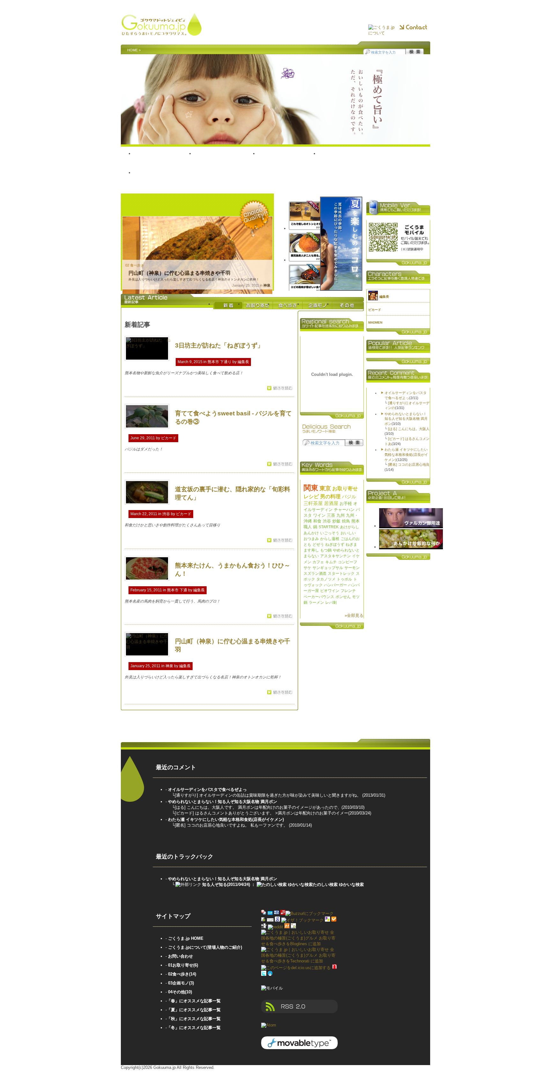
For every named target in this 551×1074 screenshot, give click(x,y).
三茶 (331, 515)
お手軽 (346, 503)
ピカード (168, 438)
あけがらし (349, 527)
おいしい (348, 533)
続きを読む (281, 388)
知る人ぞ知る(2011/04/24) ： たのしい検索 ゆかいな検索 (283, 884)
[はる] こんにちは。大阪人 (409, 429)
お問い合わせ (180, 956)
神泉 (266, 285)
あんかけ (311, 533)
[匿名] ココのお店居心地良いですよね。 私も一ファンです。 (232, 825)
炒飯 (336, 521)
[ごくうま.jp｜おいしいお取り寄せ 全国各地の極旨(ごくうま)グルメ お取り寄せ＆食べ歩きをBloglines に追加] (299, 943)
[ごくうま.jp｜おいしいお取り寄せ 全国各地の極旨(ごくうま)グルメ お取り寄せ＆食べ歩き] (161, 33)
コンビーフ (347, 562)
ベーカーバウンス (319, 597)
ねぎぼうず (334, 544)
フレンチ (348, 590)
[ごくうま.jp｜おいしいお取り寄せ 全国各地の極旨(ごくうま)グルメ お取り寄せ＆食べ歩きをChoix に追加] (333, 920)
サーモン (352, 568)
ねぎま (351, 544)
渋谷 (166, 514)
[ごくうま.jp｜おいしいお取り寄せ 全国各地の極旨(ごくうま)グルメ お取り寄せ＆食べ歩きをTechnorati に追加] (299, 961)
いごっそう (329, 533)
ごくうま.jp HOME (185, 938)
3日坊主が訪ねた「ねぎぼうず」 (219, 345)
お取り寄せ (226, 160)
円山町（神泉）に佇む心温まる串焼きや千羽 (180, 273)
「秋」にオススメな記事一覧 (194, 1018)
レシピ (311, 496)
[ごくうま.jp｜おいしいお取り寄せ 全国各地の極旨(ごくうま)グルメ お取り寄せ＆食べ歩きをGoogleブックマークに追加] (277, 920)
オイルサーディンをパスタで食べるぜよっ (207, 789)
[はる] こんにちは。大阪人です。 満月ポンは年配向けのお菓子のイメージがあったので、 (258, 807)
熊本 (355, 521)
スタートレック (341, 573)
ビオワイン (329, 590)
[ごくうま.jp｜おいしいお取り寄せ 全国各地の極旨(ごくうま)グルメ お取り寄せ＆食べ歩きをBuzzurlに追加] (282, 913)
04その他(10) (180, 992)
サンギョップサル (327, 568)
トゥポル (344, 579)
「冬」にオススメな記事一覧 (194, 1027)
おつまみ (311, 539)
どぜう (318, 544)
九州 (340, 515)
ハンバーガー (335, 585)
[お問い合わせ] (413, 27)
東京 (325, 488)
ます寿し (311, 550)
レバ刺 (331, 602)
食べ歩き (288, 160)
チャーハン (344, 509)
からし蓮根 (329, 539)
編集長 (243, 362)
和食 (317, 521)
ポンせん (343, 597)
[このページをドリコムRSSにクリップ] (270, 920)
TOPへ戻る (164, 160)
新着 (228, 305)
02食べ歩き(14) (182, 974)
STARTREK (329, 527)
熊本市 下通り (219, 362)
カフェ (318, 562)
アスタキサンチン (335, 556)
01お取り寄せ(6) (183, 965)
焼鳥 (346, 521)
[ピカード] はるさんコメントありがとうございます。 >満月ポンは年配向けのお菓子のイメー (261, 813)
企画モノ (351, 160)
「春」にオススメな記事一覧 (194, 1000)
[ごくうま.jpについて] (382, 30)
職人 (308, 526)
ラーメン (316, 602)
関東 (311, 488)
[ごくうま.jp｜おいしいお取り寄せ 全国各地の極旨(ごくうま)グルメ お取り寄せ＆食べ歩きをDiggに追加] (264, 926)
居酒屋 (331, 503)
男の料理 (330, 496)
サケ (307, 568)
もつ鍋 (326, 550)
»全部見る (354, 615)
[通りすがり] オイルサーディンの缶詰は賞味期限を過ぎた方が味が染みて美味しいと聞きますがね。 (268, 795)
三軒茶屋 (313, 503)
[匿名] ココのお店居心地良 (409, 464)
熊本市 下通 (177, 590)
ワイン (319, 515)
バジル (349, 496)
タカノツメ (325, 579)
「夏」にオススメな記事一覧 (194, 1009)
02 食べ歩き (134, 265)
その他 (163, 179)
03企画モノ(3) (181, 983)
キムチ (331, 562)
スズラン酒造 (315, 573)
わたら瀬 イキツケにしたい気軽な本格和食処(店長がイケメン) (406, 454)
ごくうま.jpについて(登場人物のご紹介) (205, 947)
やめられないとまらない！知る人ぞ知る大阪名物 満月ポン (406, 419)
